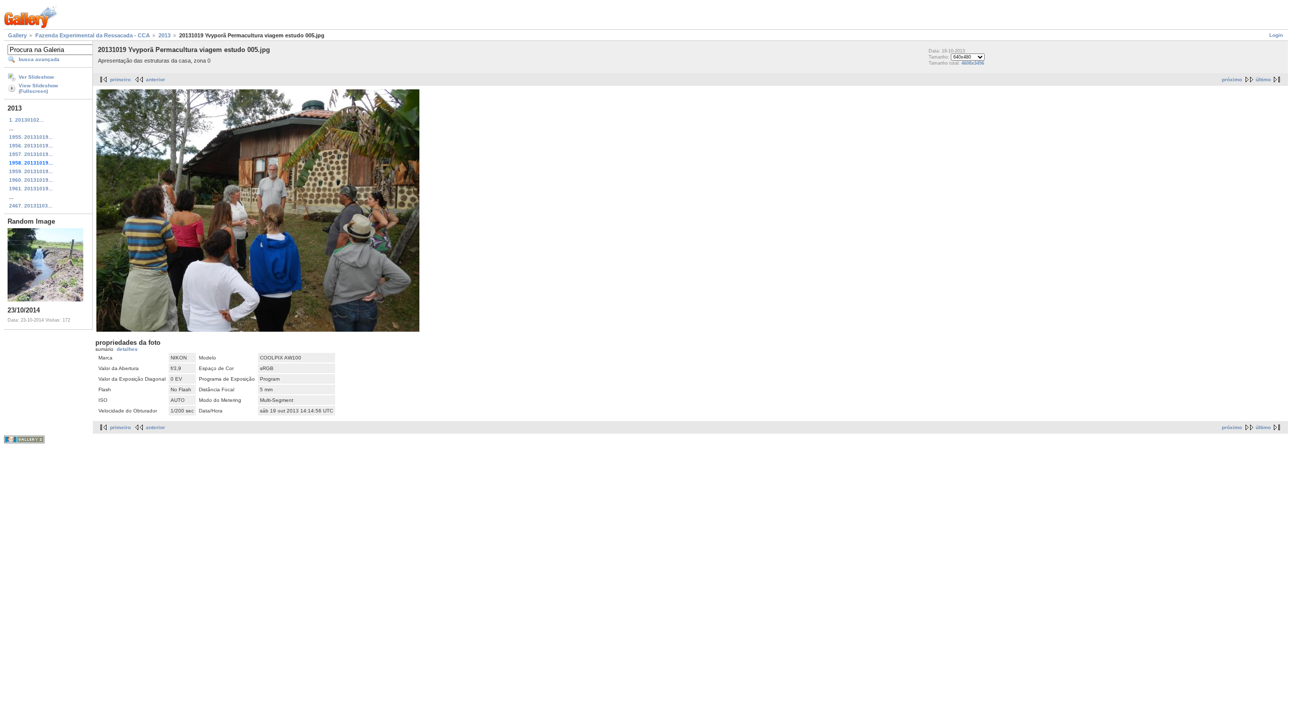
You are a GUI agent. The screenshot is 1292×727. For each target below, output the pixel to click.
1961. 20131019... (31, 188)
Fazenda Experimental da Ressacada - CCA (92, 35)
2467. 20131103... (30, 206)
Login (1276, 35)
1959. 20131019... (31, 171)
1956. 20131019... (31, 145)
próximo (1232, 79)
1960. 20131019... (31, 180)
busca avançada (39, 59)
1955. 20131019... (31, 137)
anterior (155, 79)
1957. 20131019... (31, 154)
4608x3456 (972, 63)
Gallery (17, 35)
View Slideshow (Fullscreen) (38, 88)
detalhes (127, 349)
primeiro (120, 79)
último (1263, 79)
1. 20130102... (26, 120)
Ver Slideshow (36, 77)
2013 (164, 35)
